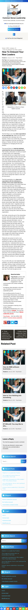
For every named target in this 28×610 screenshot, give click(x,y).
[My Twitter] (12, 323)
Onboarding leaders (6, 64)
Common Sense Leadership (14, 18)
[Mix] (19, 88)
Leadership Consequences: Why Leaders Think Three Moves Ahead (13, 480)
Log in (4, 515)
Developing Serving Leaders (16, 60)
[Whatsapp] (22, 88)
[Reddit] (8, 88)
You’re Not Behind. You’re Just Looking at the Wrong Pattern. (13, 484)
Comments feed (6, 520)
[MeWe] (16, 88)
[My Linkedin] (16, 323)
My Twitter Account (7, 502)
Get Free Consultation (15, 29)
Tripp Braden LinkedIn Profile (10, 504)
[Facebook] (3, 88)
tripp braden (9, 65)
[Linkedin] (11, 88)
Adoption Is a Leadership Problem (11, 472)
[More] (24, 88)
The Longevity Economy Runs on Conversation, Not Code (11, 476)
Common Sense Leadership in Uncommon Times (13, 488)
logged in (11, 442)
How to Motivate (5, 62)
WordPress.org (6, 523)
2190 (20, 316)
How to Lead (22, 61)
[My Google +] (5, 323)
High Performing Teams (14, 61)
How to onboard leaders (15, 62)
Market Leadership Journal (9, 499)
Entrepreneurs (5, 61)
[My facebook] (8, 323)
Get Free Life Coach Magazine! (14, 38)
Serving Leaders (15, 64)
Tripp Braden (19, 57)
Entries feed (5, 517)
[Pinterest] (14, 88)
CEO (8, 60)
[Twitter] (6, 88)
